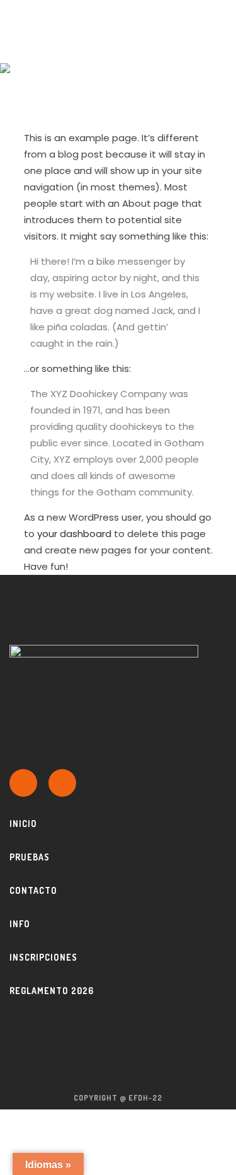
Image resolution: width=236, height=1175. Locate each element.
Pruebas (29, 857)
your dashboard (74, 533)
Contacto (33, 890)
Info (19, 923)
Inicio (23, 823)
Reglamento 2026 (51, 990)
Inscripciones (43, 957)
